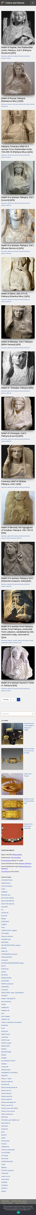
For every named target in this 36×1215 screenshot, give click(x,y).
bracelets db (4, 912)
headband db (5, 1007)
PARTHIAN (4, 1117)
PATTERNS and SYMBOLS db (10, 1120)
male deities (4, 1037)
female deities (5, 981)
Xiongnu (3, 1191)
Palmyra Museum (6, 58)
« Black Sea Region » (21, 1203)
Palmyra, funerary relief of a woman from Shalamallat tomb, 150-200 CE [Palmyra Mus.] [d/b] (17, 149)
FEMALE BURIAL (6, 978)
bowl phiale (4, 906)
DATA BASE (4, 56)
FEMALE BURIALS (7, 1203)
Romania (3, 1143)
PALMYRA (4, 1075)
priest (2, 1132)
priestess (4, 1135)
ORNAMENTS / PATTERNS (9, 1072)
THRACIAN (4, 1173)
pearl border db (5, 1123)
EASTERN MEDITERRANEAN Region (12, 963)
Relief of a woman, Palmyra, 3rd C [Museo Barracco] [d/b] (17, 247)
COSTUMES (5, 933)
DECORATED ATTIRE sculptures (11, 945)
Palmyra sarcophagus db (8, 1102)
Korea (3, 1028)
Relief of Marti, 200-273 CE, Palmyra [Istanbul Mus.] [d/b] (15, 295)
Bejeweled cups (5, 895)
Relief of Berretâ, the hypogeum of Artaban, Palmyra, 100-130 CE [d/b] (17, 530)
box (2, 909)
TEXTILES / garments (7, 1170)
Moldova (3, 1055)
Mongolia (3, 1058)
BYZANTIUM (5, 921)
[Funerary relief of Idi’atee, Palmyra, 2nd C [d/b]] (18, 461)
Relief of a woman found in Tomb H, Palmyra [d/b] (17, 684)
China (3, 927)
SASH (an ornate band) (8, 1149)
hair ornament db (6, 1001)
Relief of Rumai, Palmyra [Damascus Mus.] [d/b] (13, 99)
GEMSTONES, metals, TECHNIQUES (12, 992)
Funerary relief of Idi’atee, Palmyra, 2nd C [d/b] (13, 482)
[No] (34, 1209)
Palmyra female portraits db (22, 56)
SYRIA (20, 642)
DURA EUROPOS (6, 957)
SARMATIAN (5, 1146)
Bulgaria (3, 918)
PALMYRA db (11, 56)
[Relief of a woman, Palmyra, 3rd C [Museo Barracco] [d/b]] (18, 225)
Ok (18, 1212)
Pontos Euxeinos (6, 860)
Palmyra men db (6, 1090)
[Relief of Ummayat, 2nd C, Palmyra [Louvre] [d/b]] (18, 413)
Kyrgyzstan (4, 1031)
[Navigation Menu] (33, 2)
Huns (2, 1013)
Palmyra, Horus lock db (8, 1111)
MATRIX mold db (6, 1043)
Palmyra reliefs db (6, 205)
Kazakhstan (4, 1025)
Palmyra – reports (6, 1078)
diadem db (4, 951)
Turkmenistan (5, 1179)
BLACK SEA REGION (7, 901)
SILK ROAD (4, 1158)
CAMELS (4, 924)
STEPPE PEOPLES (7, 1161)
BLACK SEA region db (7, 903)
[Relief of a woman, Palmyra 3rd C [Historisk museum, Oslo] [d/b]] (18, 558)
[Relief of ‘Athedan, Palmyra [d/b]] (18, 368)
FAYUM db (4, 975)
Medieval (3, 1049)
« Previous (6, 699)
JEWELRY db (5, 1019)
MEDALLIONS (5, 1046)
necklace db (4, 1066)
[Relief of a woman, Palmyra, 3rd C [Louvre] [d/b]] (18, 177)
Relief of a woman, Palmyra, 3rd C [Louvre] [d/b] (17, 198)
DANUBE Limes (6, 939)
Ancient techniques (6, 886)
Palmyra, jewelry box (7, 1114)
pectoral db (4, 1126)
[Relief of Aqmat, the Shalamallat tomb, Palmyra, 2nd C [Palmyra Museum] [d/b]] (18, 27)
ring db (3, 1138)
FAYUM (3, 972)
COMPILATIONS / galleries (9, 930)
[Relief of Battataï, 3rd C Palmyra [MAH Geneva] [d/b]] (18, 322)
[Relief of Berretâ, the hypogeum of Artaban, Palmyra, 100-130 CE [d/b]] (18, 507)
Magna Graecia (5, 1034)
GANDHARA (5, 986)
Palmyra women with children (9, 1108)
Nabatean (4, 1063)
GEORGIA (4, 995)
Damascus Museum (6, 104)
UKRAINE (4, 1182)
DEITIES (3, 948)
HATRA (3, 1004)
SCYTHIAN (4, 1155)
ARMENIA (4, 892)
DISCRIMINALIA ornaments (9, 954)
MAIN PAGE (5, 1201)
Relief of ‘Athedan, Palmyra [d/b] (17, 387)
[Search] (33, 714)
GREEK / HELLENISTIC (8, 998)
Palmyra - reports (12, 640)
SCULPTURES (5, 1152)
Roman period (5, 1141)
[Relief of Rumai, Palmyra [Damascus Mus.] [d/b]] (18, 78)
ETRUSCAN (5, 969)
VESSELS (4, 1188)
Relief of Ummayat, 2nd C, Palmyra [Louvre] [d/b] (14, 434)
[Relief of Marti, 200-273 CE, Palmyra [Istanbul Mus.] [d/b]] (18, 273)
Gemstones (4, 989)
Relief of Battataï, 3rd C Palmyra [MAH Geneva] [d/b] (17, 343)
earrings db (4, 960)
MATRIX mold (5, 1040)
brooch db (4, 915)
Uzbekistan (4, 1185)
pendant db (4, 1129)
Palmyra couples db (7, 1081)
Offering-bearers (6, 1069)
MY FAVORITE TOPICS (8, 1061)
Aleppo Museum (6, 883)
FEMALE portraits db (7, 983)
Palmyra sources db (7, 1105)
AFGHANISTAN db (6, 880)
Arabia (3, 889)
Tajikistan (4, 1167)
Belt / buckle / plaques (7, 898)
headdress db (5, 1010)
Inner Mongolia (5, 1016)
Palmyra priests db (6, 1096)
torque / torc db (5, 1176)
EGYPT (3, 966)
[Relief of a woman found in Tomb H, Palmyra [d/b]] (18, 663)
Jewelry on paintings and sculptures (11, 1022)
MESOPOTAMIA (6, 1052)
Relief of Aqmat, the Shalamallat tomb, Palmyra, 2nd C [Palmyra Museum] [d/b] (17, 50)
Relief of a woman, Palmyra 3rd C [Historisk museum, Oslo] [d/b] (17, 579)
